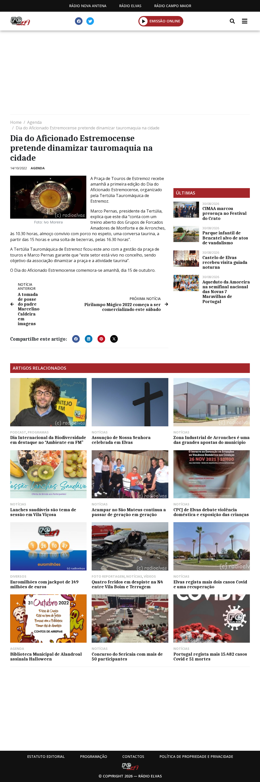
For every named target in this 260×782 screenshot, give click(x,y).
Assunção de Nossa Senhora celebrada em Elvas (121, 440)
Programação (93, 756)
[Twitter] (90, 21)
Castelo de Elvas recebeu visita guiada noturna (224, 262)
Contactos (133, 756)
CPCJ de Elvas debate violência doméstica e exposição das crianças (211, 512)
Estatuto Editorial (46, 756)
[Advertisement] (130, 73)
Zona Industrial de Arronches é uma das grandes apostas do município (211, 440)
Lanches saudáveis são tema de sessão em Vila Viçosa (43, 512)
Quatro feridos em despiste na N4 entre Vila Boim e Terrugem (127, 584)
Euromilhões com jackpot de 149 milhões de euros (44, 584)
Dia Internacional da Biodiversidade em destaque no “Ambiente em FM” (48, 440)
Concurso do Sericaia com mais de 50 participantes (127, 656)
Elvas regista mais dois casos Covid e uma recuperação (210, 584)
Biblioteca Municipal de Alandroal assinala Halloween (46, 656)
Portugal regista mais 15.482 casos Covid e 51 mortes (210, 656)
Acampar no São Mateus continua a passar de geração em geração (129, 512)
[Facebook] (79, 21)
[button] (143, 21)
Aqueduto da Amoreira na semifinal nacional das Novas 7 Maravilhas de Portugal (226, 291)
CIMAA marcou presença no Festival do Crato (224, 213)
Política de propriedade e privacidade (196, 756)
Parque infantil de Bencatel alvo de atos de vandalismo (225, 237)
